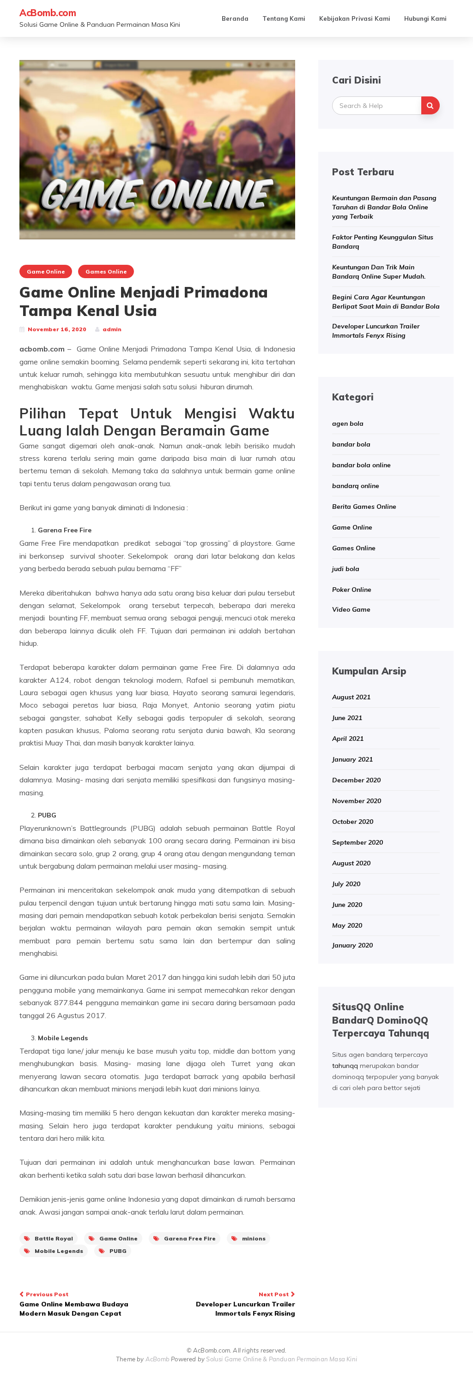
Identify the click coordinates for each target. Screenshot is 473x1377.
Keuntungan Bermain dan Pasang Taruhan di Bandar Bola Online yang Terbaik (384, 207)
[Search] (430, 105)
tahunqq (345, 1065)
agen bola (348, 423)
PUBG (118, 1250)
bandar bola (351, 444)
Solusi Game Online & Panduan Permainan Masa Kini (281, 1359)
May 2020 (347, 925)
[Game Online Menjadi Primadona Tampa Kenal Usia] (157, 149)
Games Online (106, 271)
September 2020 (357, 842)
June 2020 (347, 904)
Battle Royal (54, 1238)
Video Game (351, 609)
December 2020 (356, 780)
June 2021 (347, 718)
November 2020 (356, 801)
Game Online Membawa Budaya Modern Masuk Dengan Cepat (73, 1304)
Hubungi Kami (425, 18)
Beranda (235, 18)
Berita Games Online (364, 506)
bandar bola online (361, 465)
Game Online (46, 271)
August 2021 (351, 697)
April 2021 (348, 738)
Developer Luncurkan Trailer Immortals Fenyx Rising (245, 1304)
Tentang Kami (283, 18)
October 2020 (352, 821)
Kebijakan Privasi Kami (354, 18)
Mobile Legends (59, 1250)
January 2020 (352, 945)
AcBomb (158, 1359)
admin (112, 329)
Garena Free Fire (190, 1238)
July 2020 (346, 884)
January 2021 (352, 759)
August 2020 (351, 863)
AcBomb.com (47, 12)
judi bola (345, 569)
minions (254, 1238)
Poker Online (351, 589)
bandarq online (355, 486)
